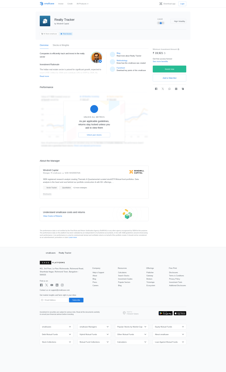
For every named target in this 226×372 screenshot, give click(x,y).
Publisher (150, 272)
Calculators (122, 272)
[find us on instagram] (62, 285)
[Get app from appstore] (179, 313)
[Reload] (164, 53)
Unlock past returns (94, 135)
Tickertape (150, 282)
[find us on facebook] (41, 285)
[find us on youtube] (51, 285)
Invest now (169, 69)
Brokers (149, 279)
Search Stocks (123, 276)
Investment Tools (175, 282)
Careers (95, 285)
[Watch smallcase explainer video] (97, 58)
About (95, 276)
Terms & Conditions (176, 276)
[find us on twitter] (46, 285)
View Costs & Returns (52, 216)
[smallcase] (47, 3)
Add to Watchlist (169, 78)
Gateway (149, 276)
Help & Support (98, 272)
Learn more (73, 237)
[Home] (42, 253)
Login (182, 4)
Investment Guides (125, 279)
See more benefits (160, 61)
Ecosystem (150, 285)
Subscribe (76, 300)
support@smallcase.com (60, 290)
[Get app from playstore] (166, 313)
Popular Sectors (124, 282)
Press (95, 282)
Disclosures (47, 194)
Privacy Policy (174, 279)
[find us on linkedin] (57, 285)
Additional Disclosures (177, 285)
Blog (94, 279)
